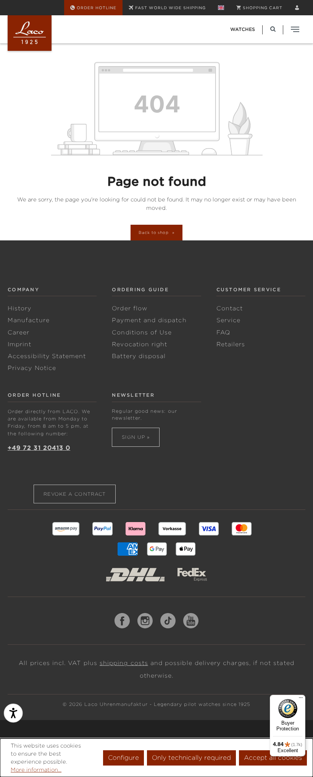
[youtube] (190, 620)
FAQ (223, 332)
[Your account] (297, 7)
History (19, 308)
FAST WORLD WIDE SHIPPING (170, 7)
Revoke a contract (75, 494)
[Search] (273, 29)
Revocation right (139, 344)
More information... (36, 770)
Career (18, 332)
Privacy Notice (32, 368)
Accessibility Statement (47, 356)
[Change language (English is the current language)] (221, 7)
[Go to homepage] (29, 33)
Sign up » (136, 437)
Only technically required (191, 757)
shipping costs (124, 663)
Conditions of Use (142, 332)
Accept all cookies (273, 757)
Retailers (230, 344)
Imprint (19, 344)
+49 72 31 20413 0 (39, 447)
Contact (229, 308)
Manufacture (29, 320)
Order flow (129, 308)
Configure (123, 757)
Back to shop (154, 232)
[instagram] (145, 620)
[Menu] (300, 699)
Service (228, 320)
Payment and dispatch (149, 320)
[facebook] (122, 620)
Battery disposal (139, 356)
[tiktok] (168, 620)
